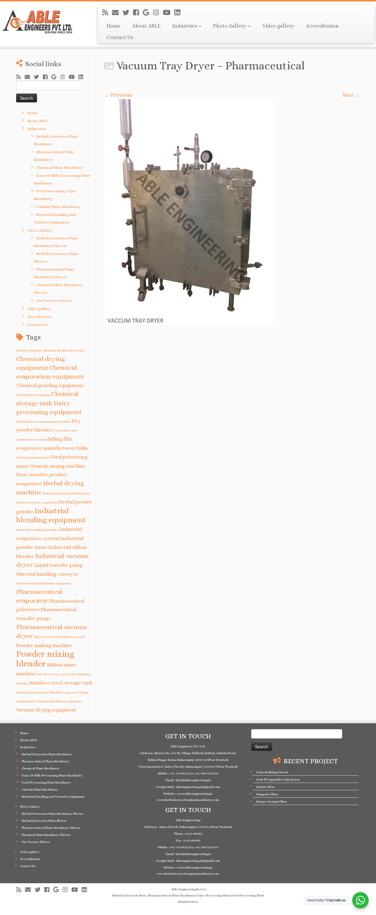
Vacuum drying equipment (46, 710)
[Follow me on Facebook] (138, 12)
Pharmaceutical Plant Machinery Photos (50, 828)
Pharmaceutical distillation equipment (43, 583)
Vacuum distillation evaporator (60, 701)
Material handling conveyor (47, 574)
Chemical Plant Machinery (59, 167)
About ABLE (146, 26)
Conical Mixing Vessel (272, 772)
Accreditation (322, 26)
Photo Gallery (230, 26)
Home (113, 26)
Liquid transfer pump (58, 565)
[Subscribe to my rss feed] (107, 12)
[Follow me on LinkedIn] (179, 12)
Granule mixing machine (57, 466)
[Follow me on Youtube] (168, 12)
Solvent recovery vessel (53, 674)
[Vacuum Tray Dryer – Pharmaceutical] (232, 212)
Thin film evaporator (63, 692)
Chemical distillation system (63, 350)
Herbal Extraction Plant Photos (44, 821)
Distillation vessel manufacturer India (43, 421)
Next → (351, 95)
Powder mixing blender (45, 659)
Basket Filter (265, 787)
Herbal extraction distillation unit (66, 493)
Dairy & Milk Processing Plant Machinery (52, 775)
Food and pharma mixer (33, 457)
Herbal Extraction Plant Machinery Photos (52, 814)
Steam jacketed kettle (32, 692)
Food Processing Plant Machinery (46, 782)
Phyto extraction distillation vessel (59, 637)
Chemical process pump (33, 394)
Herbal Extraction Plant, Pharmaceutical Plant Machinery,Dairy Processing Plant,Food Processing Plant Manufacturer (188, 899)
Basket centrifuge (29, 350)
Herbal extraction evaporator (36, 502)
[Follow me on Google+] (148, 12)
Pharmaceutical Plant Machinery (45, 761)
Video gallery (278, 26)
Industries (185, 26)
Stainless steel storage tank (61, 683)
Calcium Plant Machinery (58, 206)
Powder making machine (44, 645)
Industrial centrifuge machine (37, 529)
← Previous (118, 95)
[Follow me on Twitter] (127, 12)
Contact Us (120, 37)
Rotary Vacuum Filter (271, 802)
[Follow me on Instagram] (158, 12)
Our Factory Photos (54, 300)
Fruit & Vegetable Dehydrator (278, 779)
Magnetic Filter (267, 794)
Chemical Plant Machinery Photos (45, 835)
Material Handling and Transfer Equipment (53, 797)
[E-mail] (117, 12)
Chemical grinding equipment (49, 385)
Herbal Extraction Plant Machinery (46, 754)
